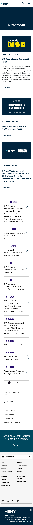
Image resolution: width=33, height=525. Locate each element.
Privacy (3, 479)
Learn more (6, 135)
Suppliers (4, 476)
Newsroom (20, 462)
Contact (19, 468)
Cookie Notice (5, 485)
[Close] (31, 510)
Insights (3, 462)
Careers (3, 468)
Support (19, 471)
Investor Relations (6, 471)
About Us (4, 465)
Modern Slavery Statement (21, 477)
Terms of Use (5, 482)
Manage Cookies (22, 481)
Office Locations (22, 465)
